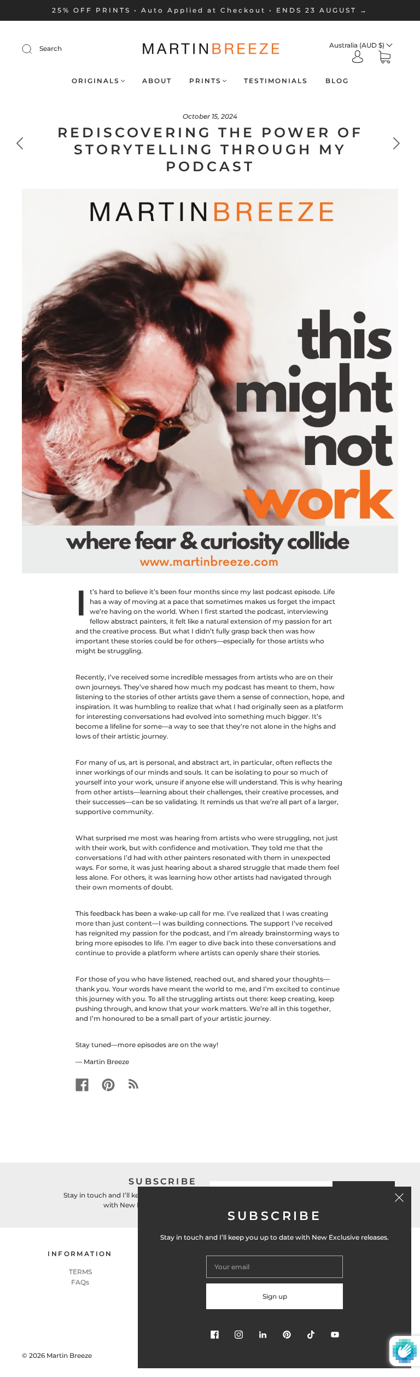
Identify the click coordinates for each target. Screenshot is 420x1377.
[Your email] (274, 1267)
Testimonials (276, 81)
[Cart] (384, 58)
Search (50, 48)
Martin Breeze (69, 1355)
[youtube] (335, 1334)
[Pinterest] (108, 1085)
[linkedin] (262, 1334)
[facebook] (214, 1334)
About (157, 81)
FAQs (80, 1282)
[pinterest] (287, 1334)
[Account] (358, 57)
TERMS (80, 1272)
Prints (205, 81)
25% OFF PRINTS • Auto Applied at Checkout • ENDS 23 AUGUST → (210, 10)
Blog (337, 81)
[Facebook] (82, 1085)
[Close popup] (399, 1199)
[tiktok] (311, 1334)
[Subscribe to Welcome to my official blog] (133, 1084)
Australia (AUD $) (357, 45)
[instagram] (238, 1334)
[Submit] (34, 49)
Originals (96, 81)
